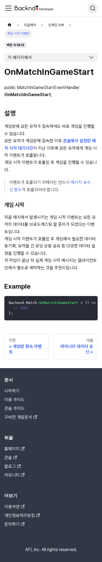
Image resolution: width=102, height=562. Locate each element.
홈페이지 (12, 448)
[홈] (9, 25)
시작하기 (12, 391)
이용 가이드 (14, 399)
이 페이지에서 (20, 57)
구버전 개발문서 (18, 417)
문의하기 (12, 524)
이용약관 (12, 506)
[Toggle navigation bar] (8, 8)
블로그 (10, 466)
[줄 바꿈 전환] (81, 302)
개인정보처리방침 (19, 515)
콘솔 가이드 (14, 408)
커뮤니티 (12, 475)
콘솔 (8, 457)
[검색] (93, 8)
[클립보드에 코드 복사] (90, 302)
